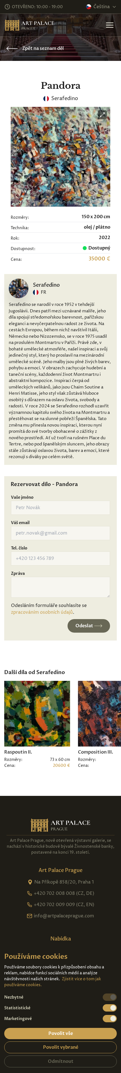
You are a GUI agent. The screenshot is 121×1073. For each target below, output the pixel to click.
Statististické (17, 1008)
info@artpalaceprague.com (64, 916)
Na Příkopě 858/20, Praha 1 (64, 882)
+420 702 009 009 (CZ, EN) (64, 905)
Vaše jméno (22, 497)
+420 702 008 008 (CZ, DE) (64, 893)
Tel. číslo (19, 548)
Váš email (20, 523)
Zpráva (18, 573)
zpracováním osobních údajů (42, 612)
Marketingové (18, 1018)
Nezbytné (13, 997)
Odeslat (84, 626)
